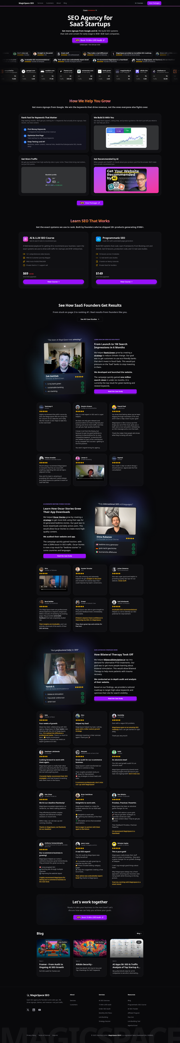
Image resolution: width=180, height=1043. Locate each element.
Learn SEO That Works (90, 221)
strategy (98, 355)
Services (40, 3)
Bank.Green (109, 352)
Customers (50, 3)
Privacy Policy (31, 1035)
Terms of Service (44, 1035)
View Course (53, 282)
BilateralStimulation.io (114, 659)
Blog (65, 3)
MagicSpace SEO (39, 995)
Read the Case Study (115, 391)
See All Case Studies (89, 319)
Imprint (55, 1035)
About (59, 3)
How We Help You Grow (90, 101)
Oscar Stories (59, 517)
